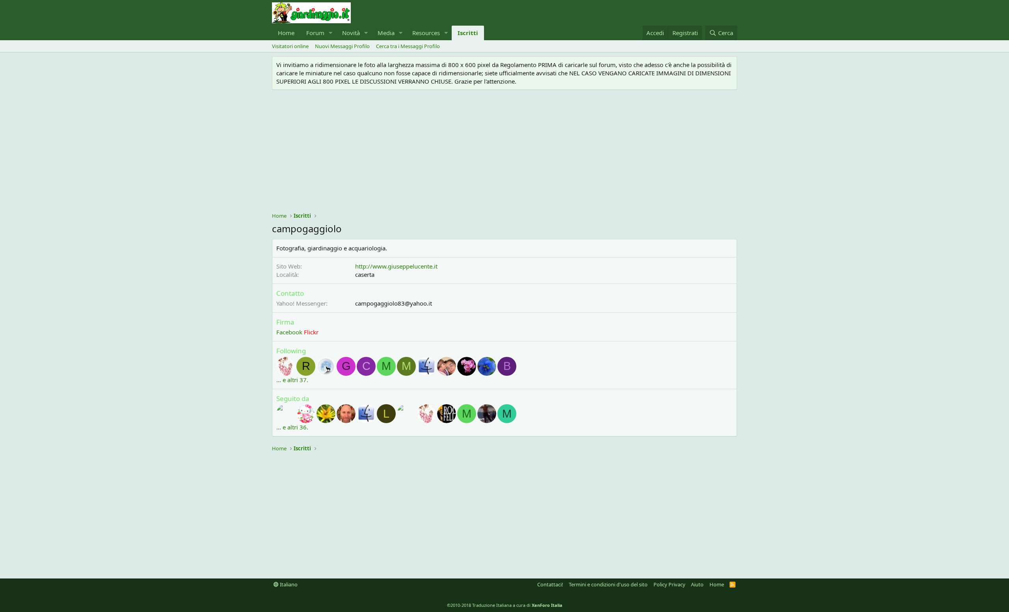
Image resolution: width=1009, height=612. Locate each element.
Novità (351, 33)
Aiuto (697, 584)
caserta (364, 274)
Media (386, 33)
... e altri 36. (292, 427)
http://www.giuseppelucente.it (396, 266)
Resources (426, 33)
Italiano (288, 584)
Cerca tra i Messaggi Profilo (408, 46)
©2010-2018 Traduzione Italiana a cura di (504, 605)
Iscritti (468, 33)
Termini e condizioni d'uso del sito (608, 584)
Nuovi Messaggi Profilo (342, 46)
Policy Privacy (669, 584)
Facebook (289, 332)
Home (286, 33)
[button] (330, 33)
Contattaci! (550, 584)
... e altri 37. (292, 380)
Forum (315, 33)
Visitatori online (290, 46)
